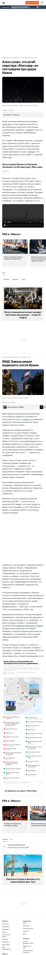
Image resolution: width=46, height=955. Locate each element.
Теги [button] (3, 272)
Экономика (5, 926)
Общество (5, 929)
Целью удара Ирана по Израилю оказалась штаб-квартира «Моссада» (22, 165)
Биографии (5, 942)
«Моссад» (6, 123)
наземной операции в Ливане (29, 625)
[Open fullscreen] (39, 663)
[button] (15, 253)
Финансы (5, 939)
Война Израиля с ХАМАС (10, 357)
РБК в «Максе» (11, 234)
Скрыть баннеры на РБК (28, 942)
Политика (5, 171)
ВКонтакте (26, 926)
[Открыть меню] (42, 2)
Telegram (26, 931)
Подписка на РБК (27, 947)
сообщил (31, 151)
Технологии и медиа (6, 935)
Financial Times (17, 644)
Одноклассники (28, 928)
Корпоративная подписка (28, 951)
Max (35, 791)
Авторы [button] (5, 839)
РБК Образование (6, 948)
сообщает (29, 129)
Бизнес (4, 932)
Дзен (24, 934)
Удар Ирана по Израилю (10, 57)
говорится (26, 419)
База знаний (6, 944)
